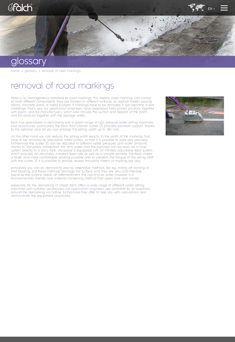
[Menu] (224, 6)
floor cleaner (78, 126)
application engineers (87, 189)
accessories (27, 126)
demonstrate (20, 196)
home (15, 71)
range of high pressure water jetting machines (118, 122)
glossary (31, 71)
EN (210, 8)
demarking (55, 122)
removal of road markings (61, 71)
